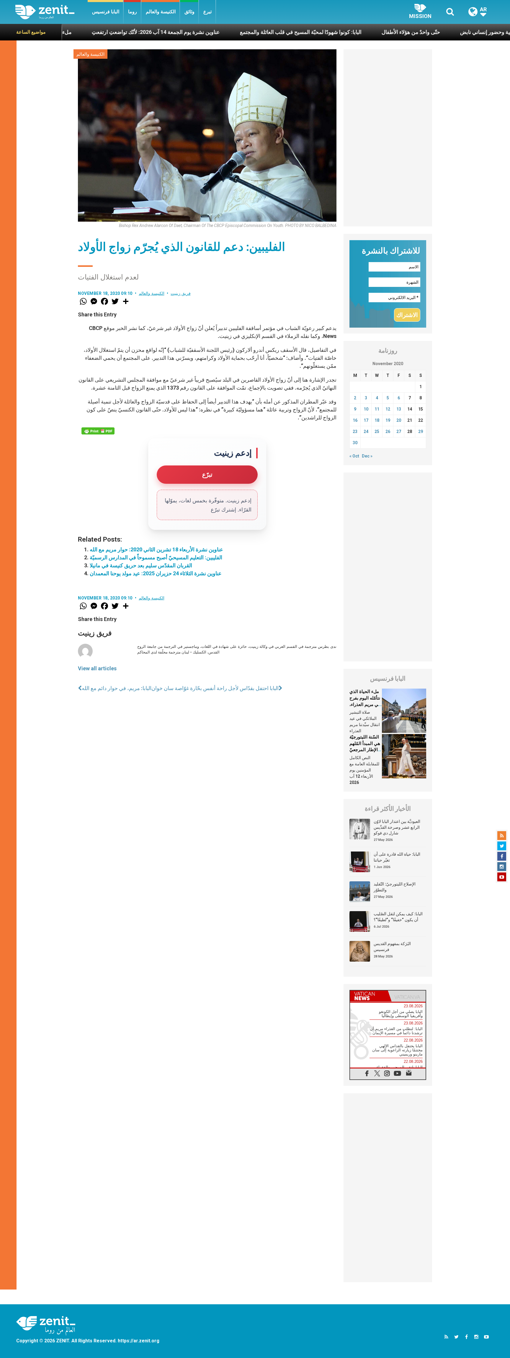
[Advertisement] (388, 137)
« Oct (354, 456)
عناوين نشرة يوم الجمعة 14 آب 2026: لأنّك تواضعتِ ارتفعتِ (105, 32)
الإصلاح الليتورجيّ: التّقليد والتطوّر (395, 887)
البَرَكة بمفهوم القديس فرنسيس (392, 946)
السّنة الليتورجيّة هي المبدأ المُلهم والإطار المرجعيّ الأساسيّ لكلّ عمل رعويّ (364, 749)
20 (398, 420)
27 (398, 431)
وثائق (189, 11)
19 (387, 420)
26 (387, 431)
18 (377, 420)
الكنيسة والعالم (161, 11)
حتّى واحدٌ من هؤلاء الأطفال (360, 32)
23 (355, 431)
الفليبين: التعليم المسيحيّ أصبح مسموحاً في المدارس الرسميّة (156, 557)
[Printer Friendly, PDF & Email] (98, 430)
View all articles (97, 668)
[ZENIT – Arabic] (51, 12)
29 (420, 431)
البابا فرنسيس (105, 11)
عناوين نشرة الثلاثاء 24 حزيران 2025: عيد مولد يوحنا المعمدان (156, 573)
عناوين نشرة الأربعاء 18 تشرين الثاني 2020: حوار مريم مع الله (156, 549)
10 (366, 409)
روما (132, 11)
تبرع (207, 11)
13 (398, 409)
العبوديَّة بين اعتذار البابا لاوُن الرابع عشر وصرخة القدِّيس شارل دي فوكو (397, 827)
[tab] (369, 996)
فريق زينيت (181, 293)
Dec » (367, 456)
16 (355, 420)
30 (355, 442)
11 (377, 409)
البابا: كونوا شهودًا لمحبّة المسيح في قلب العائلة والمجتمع (250, 32)
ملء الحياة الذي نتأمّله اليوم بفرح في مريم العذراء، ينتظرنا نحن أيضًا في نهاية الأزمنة (364, 704)
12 (387, 409)
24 (366, 431)
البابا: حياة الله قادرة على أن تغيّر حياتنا (397, 857)
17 (366, 420)
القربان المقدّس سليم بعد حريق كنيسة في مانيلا (141, 565)
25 (377, 431)
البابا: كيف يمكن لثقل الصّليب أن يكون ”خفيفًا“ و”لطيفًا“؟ (398, 916)
